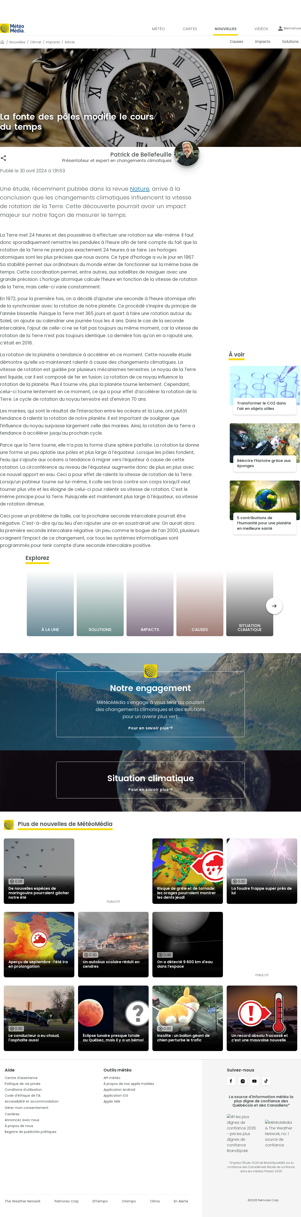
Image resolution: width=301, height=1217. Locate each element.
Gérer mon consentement (26, 1108)
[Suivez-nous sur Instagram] (243, 1082)
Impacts (53, 42)
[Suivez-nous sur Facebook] (231, 1082)
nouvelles (17, 42)
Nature (139, 189)
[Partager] (3, 158)
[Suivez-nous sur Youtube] (254, 1082)
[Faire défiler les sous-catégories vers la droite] (274, 606)
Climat (35, 42)
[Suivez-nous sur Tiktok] (266, 1082)
